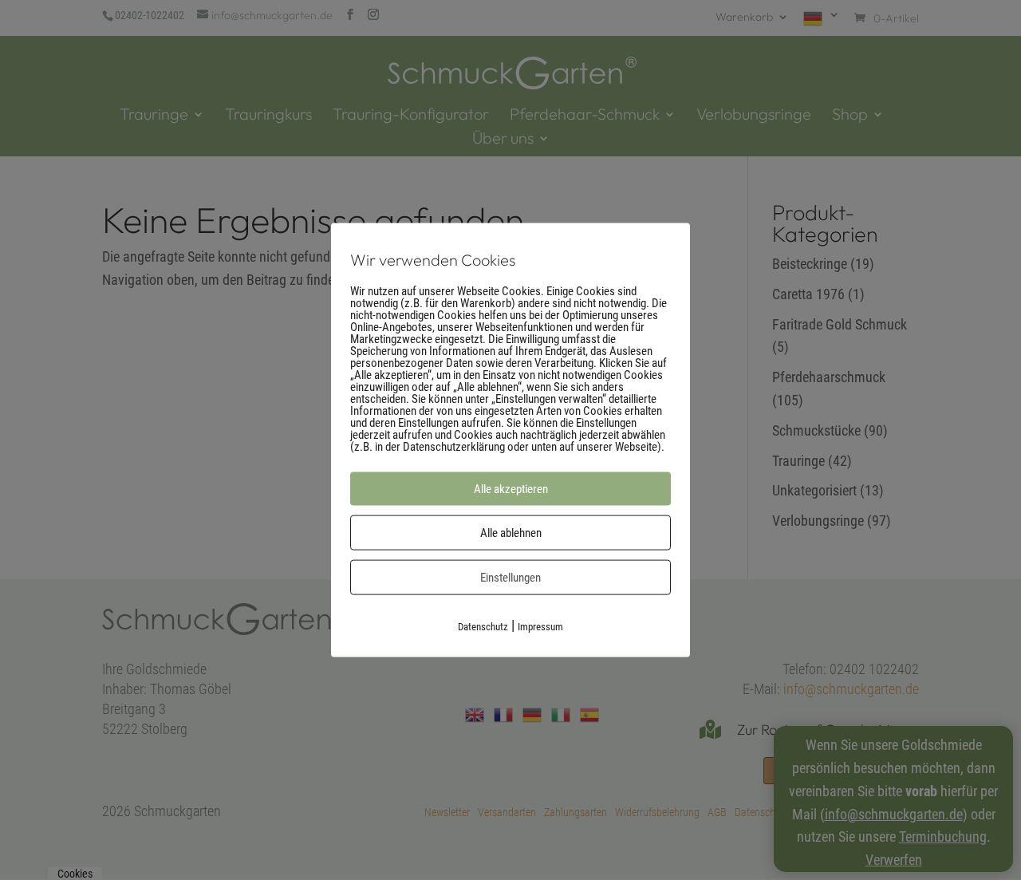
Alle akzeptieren (511, 488)
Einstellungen (510, 577)
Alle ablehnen (511, 532)
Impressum (540, 626)
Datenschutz (483, 626)
